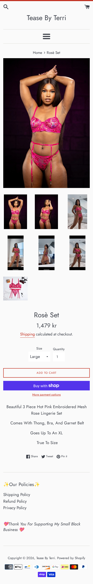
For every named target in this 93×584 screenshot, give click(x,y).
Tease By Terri (46, 18)
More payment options (46, 394)
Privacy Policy (14, 508)
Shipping (27, 334)
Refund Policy (15, 501)
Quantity (59, 349)
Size (39, 348)
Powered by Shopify (71, 558)
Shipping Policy (16, 494)
